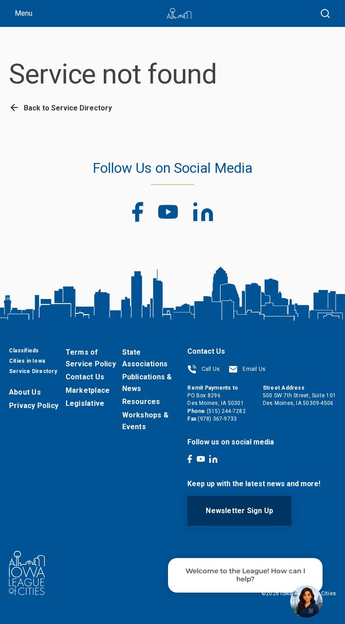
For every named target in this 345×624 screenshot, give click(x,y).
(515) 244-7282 (226, 411)
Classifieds (24, 350)
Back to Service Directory (67, 108)
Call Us (210, 369)
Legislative (85, 403)
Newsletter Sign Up (239, 510)
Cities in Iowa (27, 361)
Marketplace (88, 390)
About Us (25, 392)
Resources (141, 401)
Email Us (253, 369)
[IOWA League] (179, 13)
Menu (23, 13)
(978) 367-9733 (217, 419)
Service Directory (33, 371)
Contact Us (85, 377)
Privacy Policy (33, 405)
